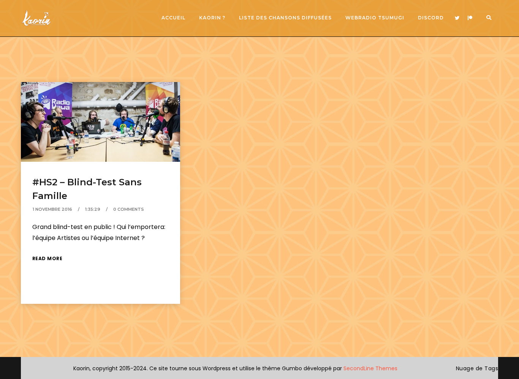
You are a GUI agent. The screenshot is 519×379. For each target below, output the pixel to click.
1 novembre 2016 (52, 209)
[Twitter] (457, 18)
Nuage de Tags (477, 368)
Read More (47, 258)
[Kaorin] (36, 18)
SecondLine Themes (370, 368)
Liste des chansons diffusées (285, 18)
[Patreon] (470, 18)
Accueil (173, 18)
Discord (431, 18)
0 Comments (128, 209)
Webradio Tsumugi (374, 18)
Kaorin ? (212, 18)
